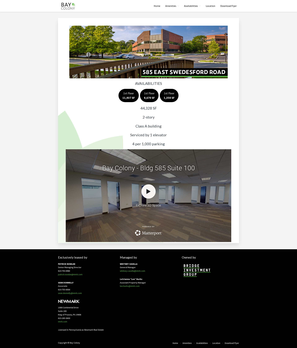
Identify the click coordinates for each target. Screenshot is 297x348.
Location (216, 343)
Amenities (187, 343)
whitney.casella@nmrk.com (132, 270)
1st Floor (129, 95)
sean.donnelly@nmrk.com (70, 293)
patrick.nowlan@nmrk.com (70, 274)
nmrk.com (62, 321)
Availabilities (202, 343)
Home (175, 343)
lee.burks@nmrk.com (130, 286)
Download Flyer (232, 343)
